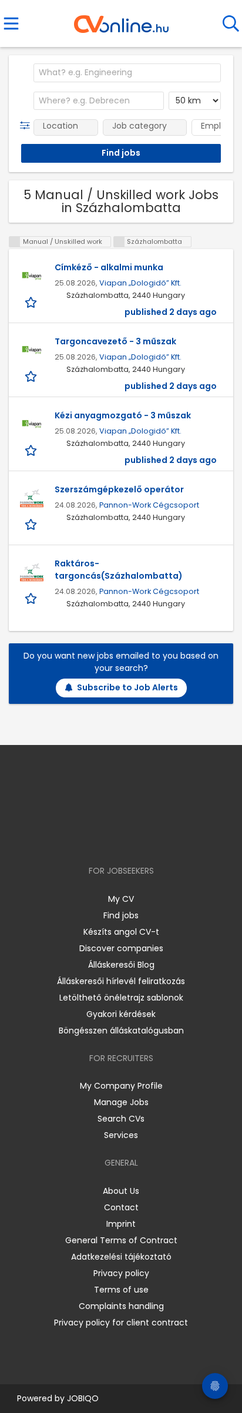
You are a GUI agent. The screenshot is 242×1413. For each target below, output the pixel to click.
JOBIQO (83, 1398)
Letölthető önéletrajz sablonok (121, 997)
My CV (121, 899)
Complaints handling (121, 1306)
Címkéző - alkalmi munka (109, 267)
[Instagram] (113, 836)
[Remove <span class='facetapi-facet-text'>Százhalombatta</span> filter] (119, 242)
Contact (121, 1207)
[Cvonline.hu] (121, 20)
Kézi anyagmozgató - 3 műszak (123, 415)
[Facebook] (94, 836)
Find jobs (121, 915)
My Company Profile (121, 1086)
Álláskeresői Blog (121, 965)
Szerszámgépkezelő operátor (119, 489)
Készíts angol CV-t (121, 932)
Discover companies (121, 948)
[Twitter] (150, 836)
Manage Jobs (121, 1102)
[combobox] (127, 72)
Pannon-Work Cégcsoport (149, 505)
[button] (27, 125)
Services (121, 1135)
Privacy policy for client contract (121, 1322)
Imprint (121, 1224)
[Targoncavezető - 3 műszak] (31, 350)
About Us (121, 1191)
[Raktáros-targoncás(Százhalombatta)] (31, 572)
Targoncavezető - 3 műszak (115, 341)
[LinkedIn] (133, 836)
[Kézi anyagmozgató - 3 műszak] (31, 424)
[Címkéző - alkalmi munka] (31, 276)
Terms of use (121, 1289)
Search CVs (121, 1119)
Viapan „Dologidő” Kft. (140, 283)
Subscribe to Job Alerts (127, 687)
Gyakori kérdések (121, 1014)
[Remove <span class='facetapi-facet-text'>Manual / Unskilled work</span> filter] (14, 242)
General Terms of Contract (121, 1240)
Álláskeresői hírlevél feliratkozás (121, 981)
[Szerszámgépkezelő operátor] (31, 498)
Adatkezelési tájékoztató (121, 1257)
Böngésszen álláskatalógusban (121, 1030)
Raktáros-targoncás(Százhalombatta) (119, 570)
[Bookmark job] (32, 301)
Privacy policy (121, 1273)
